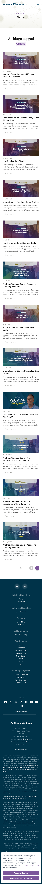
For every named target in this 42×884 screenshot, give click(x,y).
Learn (21, 664)
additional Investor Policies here (15, 798)
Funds (21, 599)
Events (21, 659)
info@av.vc (27, 739)
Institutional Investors (21, 608)
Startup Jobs (21, 653)
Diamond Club (21, 677)
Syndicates (21, 602)
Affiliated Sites (21, 631)
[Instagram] (31, 702)
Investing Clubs (21, 680)
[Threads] (22, 706)
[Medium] (26, 702)
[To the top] (25, 586)
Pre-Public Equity (21, 635)
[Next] (36, 568)
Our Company (21, 641)
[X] (10, 702)
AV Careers (21, 648)
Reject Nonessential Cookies (21, 878)
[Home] (17, 586)
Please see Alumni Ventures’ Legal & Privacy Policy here (20, 796)
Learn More (21, 622)
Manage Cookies (21, 749)
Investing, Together (21, 671)
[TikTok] (21, 702)
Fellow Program (21, 650)
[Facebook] (36, 702)
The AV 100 (21, 625)
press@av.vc (26, 742)
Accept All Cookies (21, 873)
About (21, 645)
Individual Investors (21, 595)
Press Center (21, 656)
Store (21, 662)
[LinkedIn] (5, 702)
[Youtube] (16, 702)
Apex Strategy (21, 612)
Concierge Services (21, 674)
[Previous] (31, 568)
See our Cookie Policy (31, 865)
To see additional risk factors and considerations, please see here (21, 769)
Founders (21, 618)
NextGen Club (21, 683)
